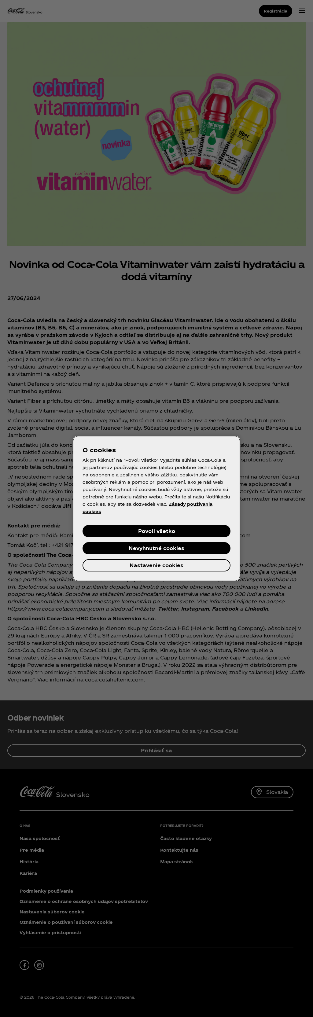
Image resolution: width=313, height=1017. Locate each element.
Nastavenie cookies (156, 565)
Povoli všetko (156, 531)
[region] (156, 508)
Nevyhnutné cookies (156, 548)
